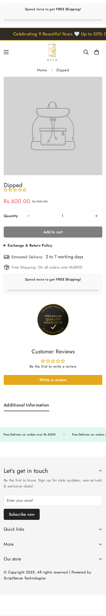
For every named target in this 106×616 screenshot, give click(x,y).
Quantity (11, 216)
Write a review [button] (53, 380)
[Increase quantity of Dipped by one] (96, 215)
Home (42, 70)
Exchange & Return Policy (30, 245)
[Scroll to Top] (97, 590)
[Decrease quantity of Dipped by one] (28, 215)
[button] (96, 52)
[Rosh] (53, 52)
